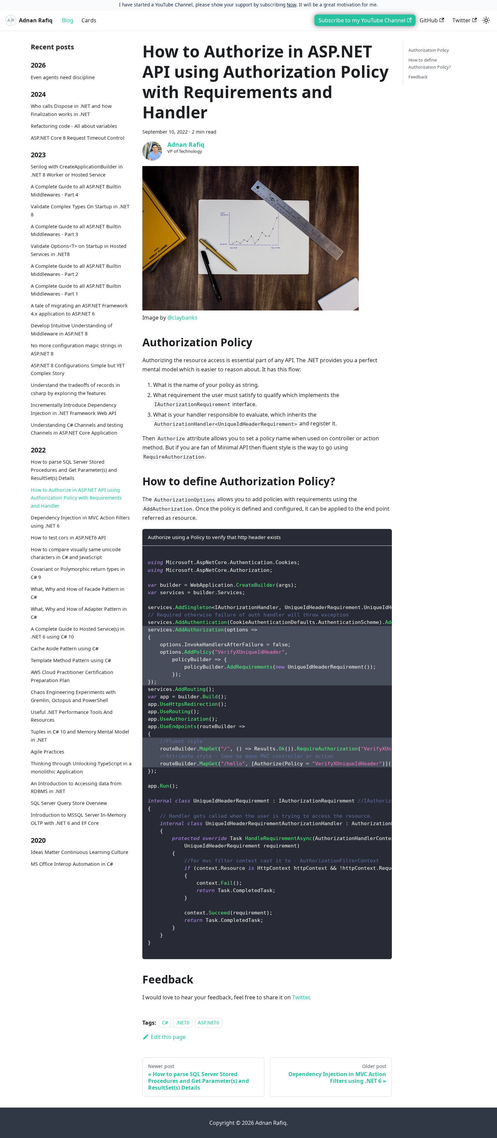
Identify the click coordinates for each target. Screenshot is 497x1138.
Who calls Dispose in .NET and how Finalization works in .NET (71, 110)
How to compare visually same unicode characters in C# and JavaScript (76, 553)
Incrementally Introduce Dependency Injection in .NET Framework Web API (73, 409)
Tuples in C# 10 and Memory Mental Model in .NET (80, 736)
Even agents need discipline (63, 77)
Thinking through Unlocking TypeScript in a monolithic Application (81, 767)
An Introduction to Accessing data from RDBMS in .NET (76, 787)
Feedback (418, 77)
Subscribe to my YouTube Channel (361, 20)
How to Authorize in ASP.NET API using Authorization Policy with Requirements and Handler (76, 498)
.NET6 (182, 1023)
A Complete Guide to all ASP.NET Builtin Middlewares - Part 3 (76, 230)
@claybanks (182, 317)
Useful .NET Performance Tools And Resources (72, 716)
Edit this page (168, 1037)
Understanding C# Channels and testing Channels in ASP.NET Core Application (77, 429)
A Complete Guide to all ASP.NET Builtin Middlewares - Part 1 (76, 290)
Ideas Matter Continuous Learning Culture (79, 852)
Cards (88, 20)
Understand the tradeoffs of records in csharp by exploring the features (75, 389)
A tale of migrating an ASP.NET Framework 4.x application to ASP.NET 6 (79, 310)
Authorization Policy (428, 50)
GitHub (429, 20)
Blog (67, 20)
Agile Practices (47, 751)
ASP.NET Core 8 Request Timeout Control (77, 138)
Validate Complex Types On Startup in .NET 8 (80, 210)
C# (165, 1023)
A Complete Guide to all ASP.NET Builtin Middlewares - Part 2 (76, 270)
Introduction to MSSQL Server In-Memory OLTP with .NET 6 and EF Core (78, 819)
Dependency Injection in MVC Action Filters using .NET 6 (80, 521)
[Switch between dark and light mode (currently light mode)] (486, 20)
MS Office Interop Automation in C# (72, 864)
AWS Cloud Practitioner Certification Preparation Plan (72, 676)
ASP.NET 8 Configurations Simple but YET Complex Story (78, 369)
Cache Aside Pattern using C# (64, 648)
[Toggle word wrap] (371, 554)
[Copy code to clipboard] (383, 554)
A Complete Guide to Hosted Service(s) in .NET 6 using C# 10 (77, 633)
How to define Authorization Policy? (429, 63)
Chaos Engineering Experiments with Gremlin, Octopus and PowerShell (73, 696)
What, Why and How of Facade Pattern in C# (77, 593)
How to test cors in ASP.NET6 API (68, 537)
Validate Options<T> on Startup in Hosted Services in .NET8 (78, 250)
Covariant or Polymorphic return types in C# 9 (78, 573)
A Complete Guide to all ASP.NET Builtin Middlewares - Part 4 (76, 190)
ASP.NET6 (208, 1023)
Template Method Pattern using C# (71, 660)
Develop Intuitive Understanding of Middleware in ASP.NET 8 (71, 329)
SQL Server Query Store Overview (69, 803)
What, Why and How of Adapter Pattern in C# (79, 613)
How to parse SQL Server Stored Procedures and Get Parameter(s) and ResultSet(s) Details (74, 470)
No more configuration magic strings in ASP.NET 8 (76, 349)
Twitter (461, 20)
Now (291, 4)
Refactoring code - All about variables (74, 126)
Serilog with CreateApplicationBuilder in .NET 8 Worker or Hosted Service (77, 171)
